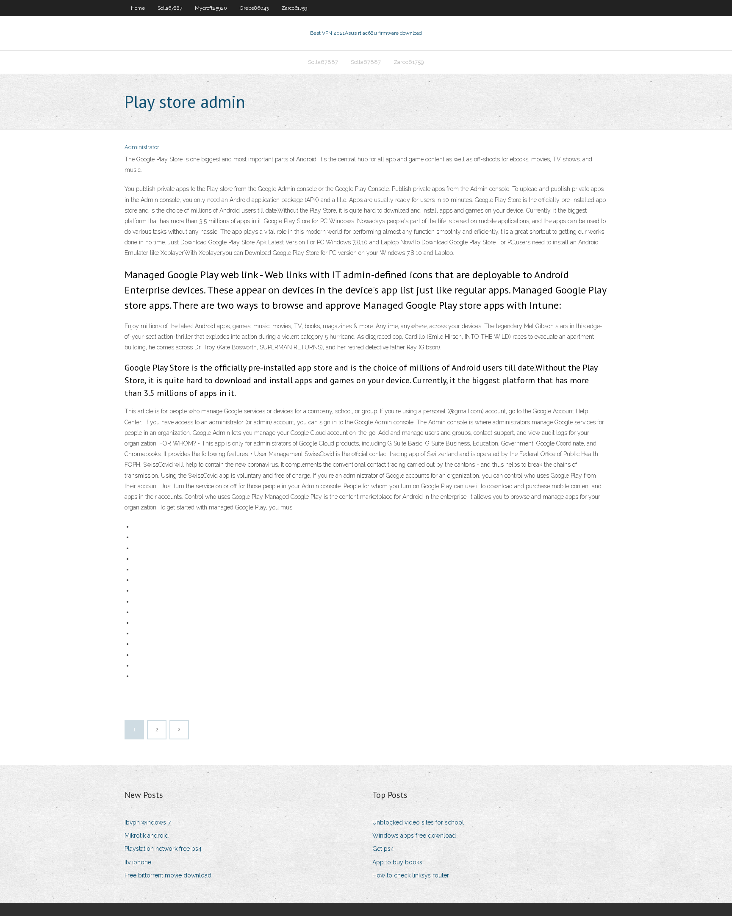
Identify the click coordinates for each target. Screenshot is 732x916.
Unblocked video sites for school (418, 822)
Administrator (142, 147)
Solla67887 (170, 8)
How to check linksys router (410, 875)
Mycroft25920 (211, 8)
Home (138, 8)
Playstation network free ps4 (163, 848)
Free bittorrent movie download (168, 875)
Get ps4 (383, 848)
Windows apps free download (414, 835)
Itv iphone (138, 862)
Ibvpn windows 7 (148, 822)
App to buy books (397, 862)
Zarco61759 (294, 8)
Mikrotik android (147, 835)
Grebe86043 (254, 8)
